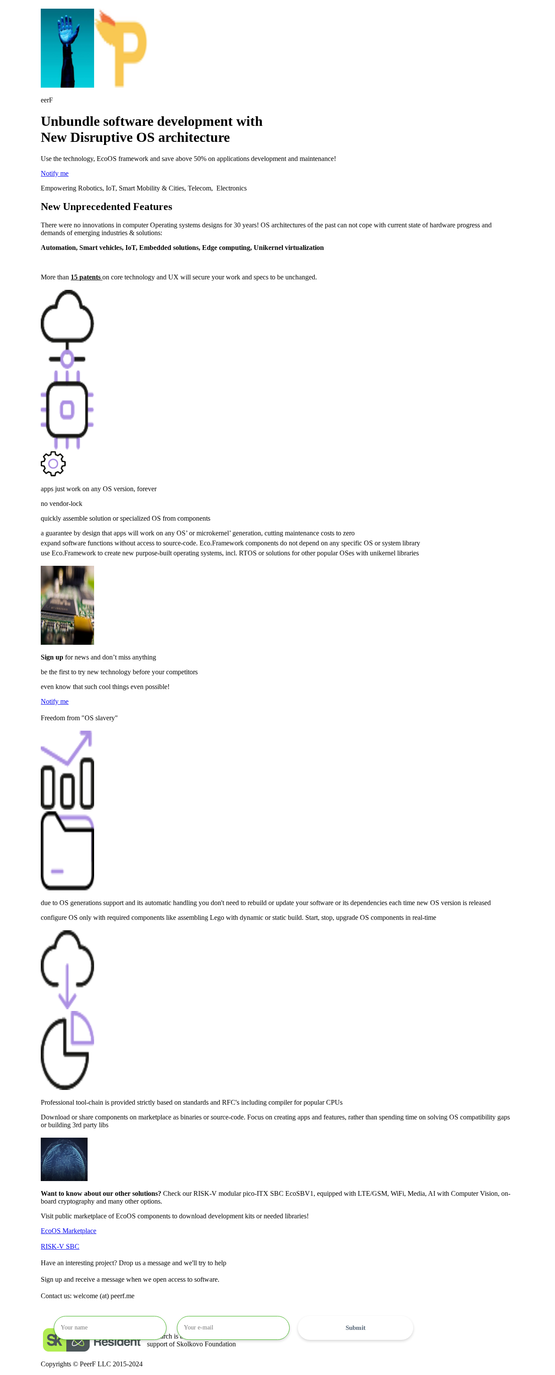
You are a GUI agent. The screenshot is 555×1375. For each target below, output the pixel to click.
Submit (356, 1327)
